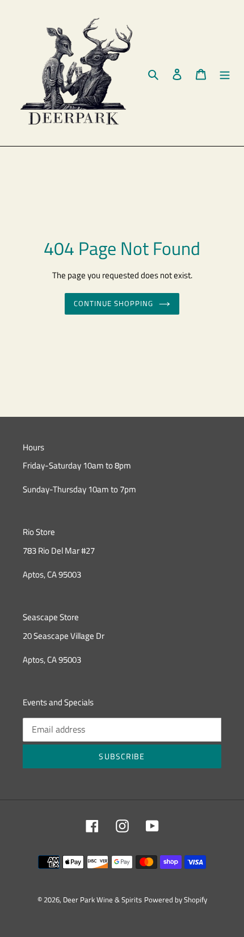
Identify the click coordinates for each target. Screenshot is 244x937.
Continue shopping (114, 303)
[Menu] (225, 73)
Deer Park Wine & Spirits (102, 899)
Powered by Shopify (175, 899)
